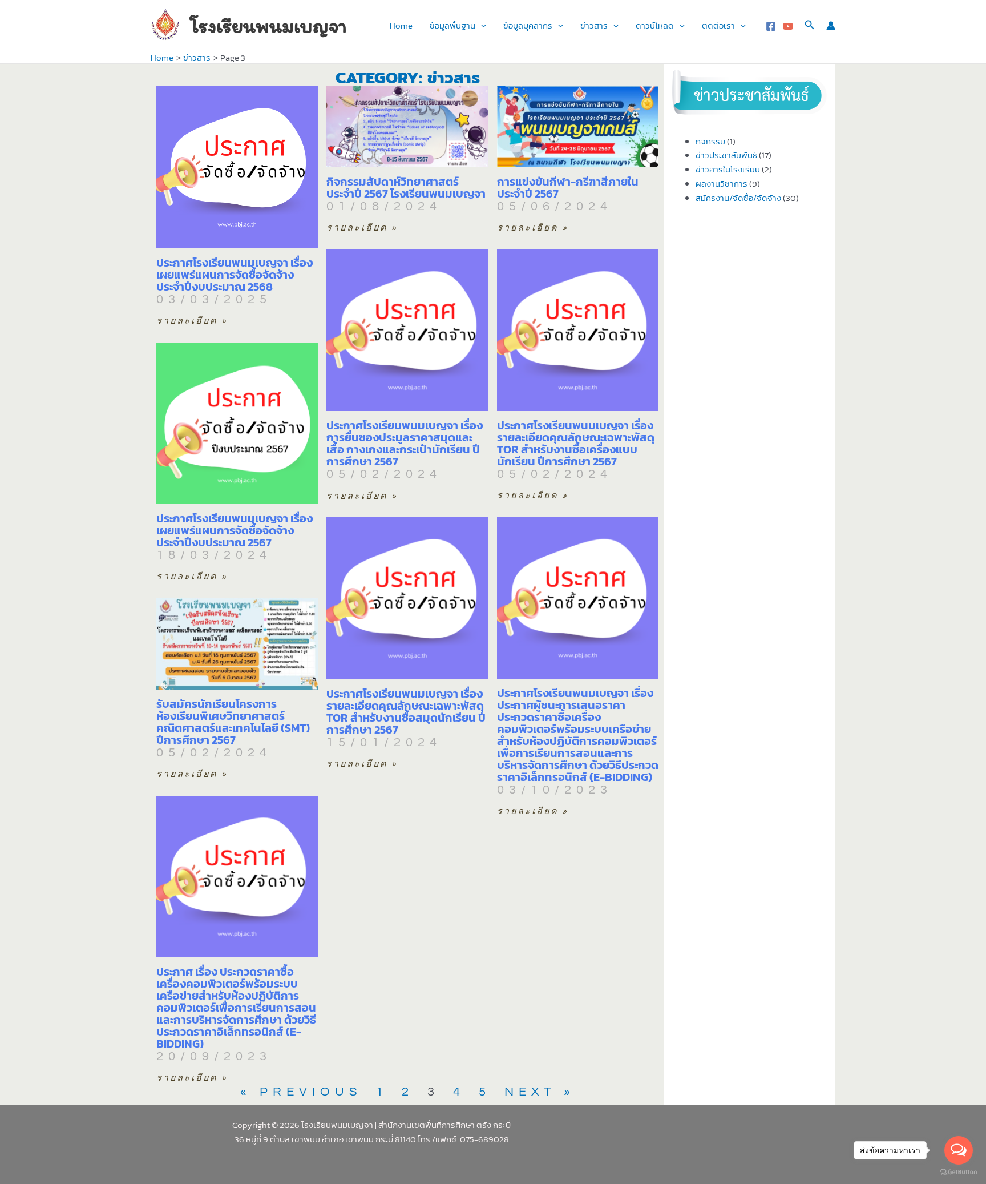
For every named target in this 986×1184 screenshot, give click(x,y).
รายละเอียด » (192, 320)
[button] (480, 26)
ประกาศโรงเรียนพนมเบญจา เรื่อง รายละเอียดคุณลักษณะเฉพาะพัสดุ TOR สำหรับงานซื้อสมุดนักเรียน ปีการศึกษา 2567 (406, 711)
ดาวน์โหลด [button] (655, 25)
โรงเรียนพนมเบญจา (268, 26)
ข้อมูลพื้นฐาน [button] (452, 25)
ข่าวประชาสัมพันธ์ (726, 155)
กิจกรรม (710, 141)
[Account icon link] (830, 25)
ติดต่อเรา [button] (718, 25)
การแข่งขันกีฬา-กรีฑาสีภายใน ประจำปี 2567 (568, 187)
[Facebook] (771, 26)
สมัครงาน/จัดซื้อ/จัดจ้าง (738, 197)
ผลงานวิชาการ (721, 183)
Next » (539, 1091)
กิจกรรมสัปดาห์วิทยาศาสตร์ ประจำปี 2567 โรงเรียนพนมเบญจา (406, 187)
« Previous (301, 1091)
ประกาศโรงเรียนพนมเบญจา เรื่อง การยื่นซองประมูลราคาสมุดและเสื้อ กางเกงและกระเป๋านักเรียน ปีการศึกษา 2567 (404, 443)
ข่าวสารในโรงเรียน (728, 169)
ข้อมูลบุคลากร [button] (527, 25)
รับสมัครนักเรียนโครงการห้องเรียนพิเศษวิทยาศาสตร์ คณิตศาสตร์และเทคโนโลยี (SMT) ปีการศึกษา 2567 (233, 721)
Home (401, 25)
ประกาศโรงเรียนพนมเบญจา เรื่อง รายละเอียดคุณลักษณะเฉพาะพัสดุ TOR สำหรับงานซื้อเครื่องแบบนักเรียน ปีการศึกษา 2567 (575, 443)
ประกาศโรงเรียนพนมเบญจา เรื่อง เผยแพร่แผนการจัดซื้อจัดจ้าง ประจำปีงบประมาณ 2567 (234, 530)
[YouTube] (788, 26)
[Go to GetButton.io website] (958, 1172)
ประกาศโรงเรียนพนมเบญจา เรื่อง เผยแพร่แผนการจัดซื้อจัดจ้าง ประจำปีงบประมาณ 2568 (234, 274)
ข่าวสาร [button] (594, 25)
